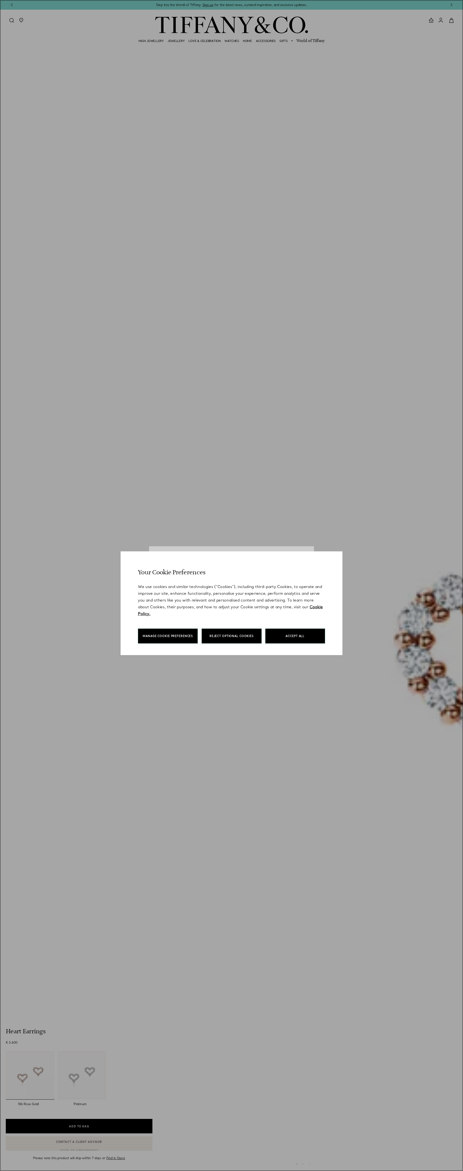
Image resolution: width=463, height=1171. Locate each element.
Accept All (295, 636)
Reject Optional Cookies (232, 636)
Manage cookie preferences (168, 636)
